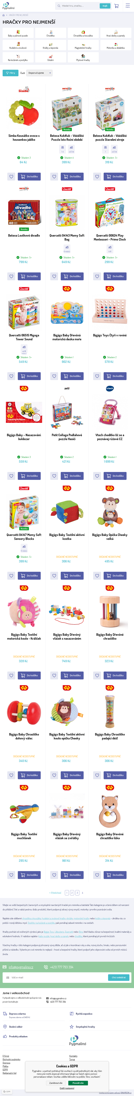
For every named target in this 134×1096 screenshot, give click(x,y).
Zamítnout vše (55, 1083)
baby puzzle (44, 936)
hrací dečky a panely (59, 936)
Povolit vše (78, 1083)
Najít (105, 6)
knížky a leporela (102, 918)
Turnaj (72, 1059)
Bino (81, 931)
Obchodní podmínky (11, 1059)
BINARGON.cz (126, 1092)
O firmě (6, 1056)
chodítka (78, 936)
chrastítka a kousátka (31, 918)
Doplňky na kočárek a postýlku (41, 922)
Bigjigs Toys (49, 931)
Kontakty (73, 1056)
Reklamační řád (9, 1073)
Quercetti (69, 931)
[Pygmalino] (6, 15)
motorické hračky (82, 918)
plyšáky (69, 918)
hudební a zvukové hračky (54, 918)
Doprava (6, 1062)
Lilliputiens (59, 931)
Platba (5, 1066)
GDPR (5, 1069)
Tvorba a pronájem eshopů (109, 1092)
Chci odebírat (119, 977)
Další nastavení (67, 1088)
